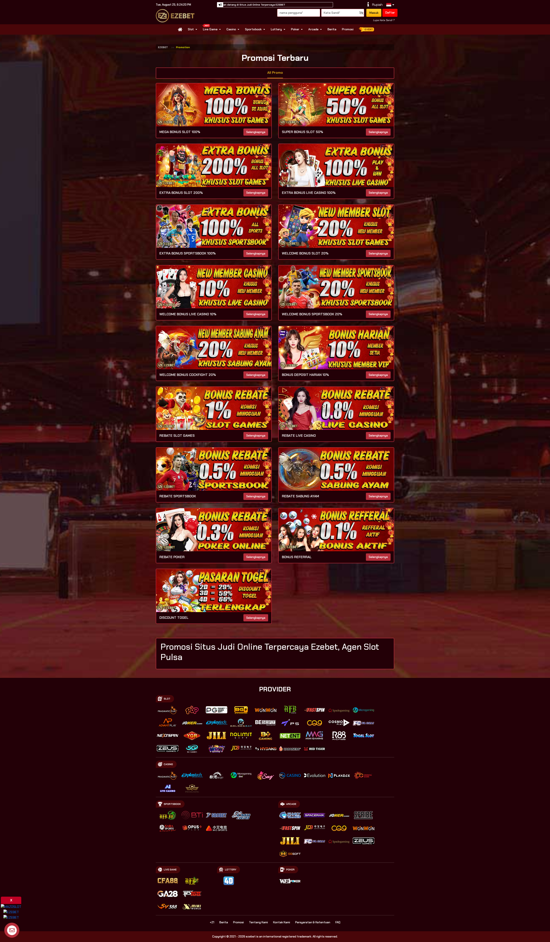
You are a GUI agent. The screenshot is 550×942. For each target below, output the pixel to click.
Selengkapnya (255, 132)
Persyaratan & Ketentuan (312, 922)
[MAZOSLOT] (11, 906)
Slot (191, 29)
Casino (231, 29)
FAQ (337, 922)
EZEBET (163, 47)
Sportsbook (253, 29)
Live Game (210, 29)
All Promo (275, 72)
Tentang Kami (258, 922)
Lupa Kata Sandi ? (383, 20)
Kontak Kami (281, 922)
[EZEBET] (11, 912)
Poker (295, 29)
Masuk (374, 13)
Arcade (313, 29)
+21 (212, 922)
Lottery (276, 29)
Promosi (347, 29)
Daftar (390, 12)
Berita (331, 29)
